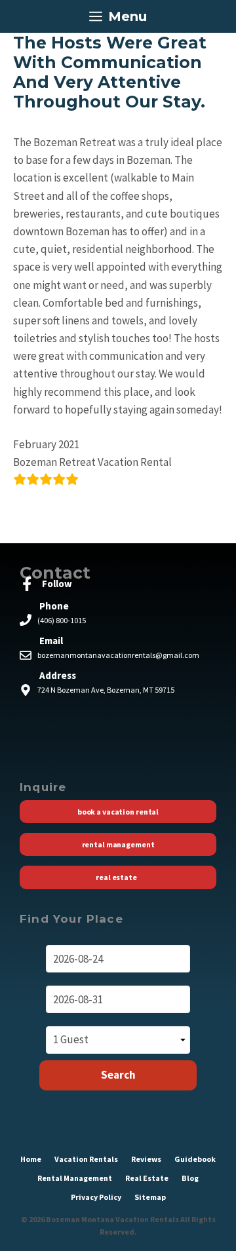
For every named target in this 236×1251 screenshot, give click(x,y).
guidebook (195, 1159)
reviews (146, 1159)
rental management (74, 1178)
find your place (71, 918)
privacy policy (96, 1197)
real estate (146, 1178)
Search (118, 1075)
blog (190, 1178)
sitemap (150, 1197)
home (30, 1159)
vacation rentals (86, 1159)
